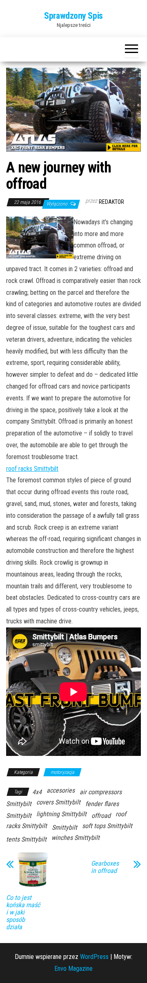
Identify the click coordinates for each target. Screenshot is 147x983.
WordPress (94, 957)
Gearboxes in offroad (105, 867)
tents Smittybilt (26, 839)
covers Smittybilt (58, 802)
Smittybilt (64, 827)
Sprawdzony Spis (73, 16)
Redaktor (111, 202)
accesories (61, 790)
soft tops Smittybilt (107, 826)
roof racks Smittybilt (32, 469)
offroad (101, 816)
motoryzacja (62, 772)
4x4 (37, 792)
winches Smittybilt (75, 838)
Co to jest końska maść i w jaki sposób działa (23, 912)
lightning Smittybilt (61, 814)
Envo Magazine (73, 968)
